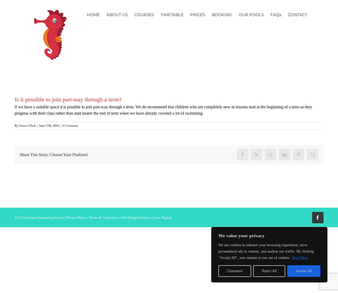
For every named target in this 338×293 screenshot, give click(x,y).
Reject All (269, 271)
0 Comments (70, 126)
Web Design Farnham (135, 218)
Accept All (304, 271)
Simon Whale (27, 126)
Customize (235, 271)
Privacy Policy (76, 218)
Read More (300, 258)
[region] (269, 254)
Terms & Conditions (103, 218)
